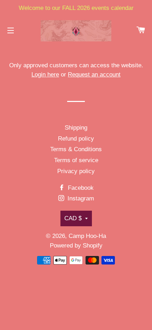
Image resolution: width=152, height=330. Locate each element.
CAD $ (73, 218)
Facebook (80, 187)
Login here (45, 74)
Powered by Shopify (76, 245)
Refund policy (76, 138)
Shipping (76, 127)
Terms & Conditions (76, 149)
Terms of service (76, 160)
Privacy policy (76, 171)
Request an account (94, 74)
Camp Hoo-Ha (87, 236)
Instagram (80, 198)
